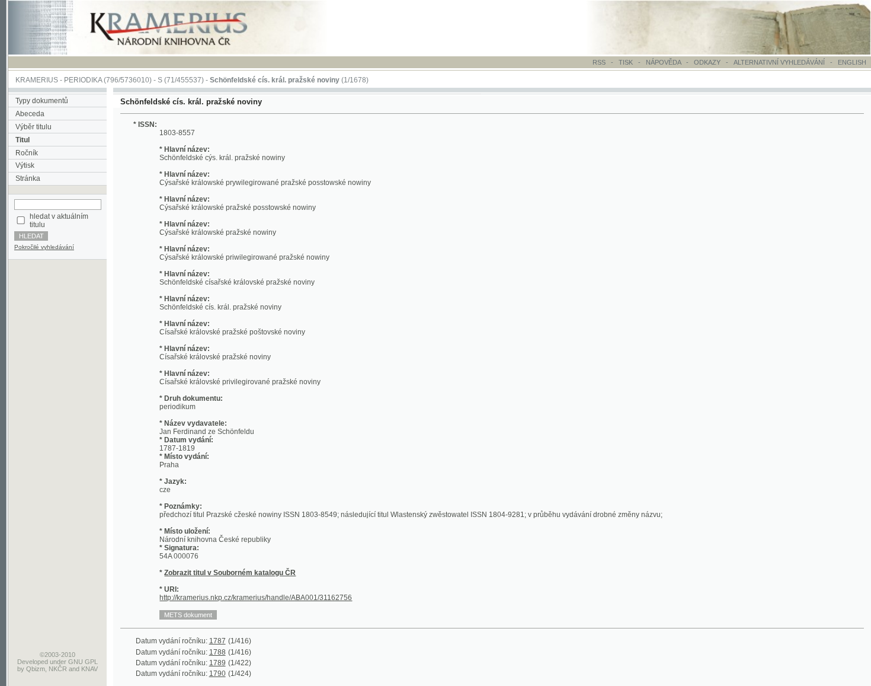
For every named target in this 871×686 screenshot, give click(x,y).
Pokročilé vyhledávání (44, 247)
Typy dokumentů (41, 101)
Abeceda (29, 114)
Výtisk (24, 165)
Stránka (27, 178)
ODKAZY (707, 62)
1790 (217, 673)
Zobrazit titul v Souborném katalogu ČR (230, 573)
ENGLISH (852, 62)
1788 (217, 652)
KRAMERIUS (36, 80)
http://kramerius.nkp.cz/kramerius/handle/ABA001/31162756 (255, 598)
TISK (627, 62)
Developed (32, 661)
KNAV (89, 668)
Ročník (26, 153)
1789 (217, 663)
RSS (599, 62)
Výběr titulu (33, 127)
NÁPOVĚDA (663, 62)
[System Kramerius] (182, 52)
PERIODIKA (83, 80)
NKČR (58, 668)
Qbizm (35, 668)
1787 (217, 641)
